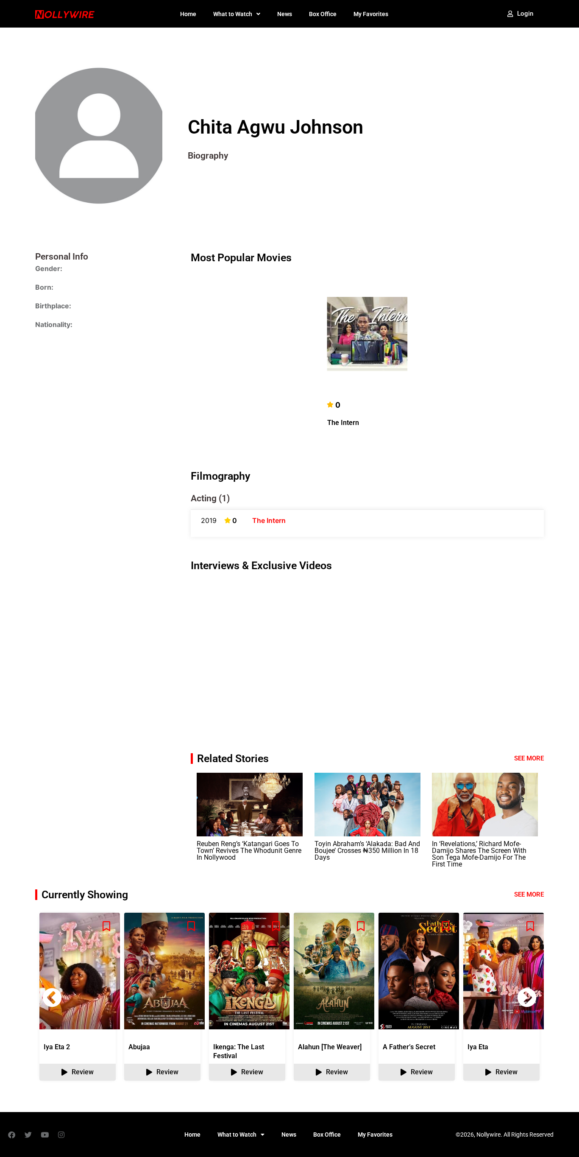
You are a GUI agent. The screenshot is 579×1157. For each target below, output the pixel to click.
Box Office (323, 14)
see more (529, 894)
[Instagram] (61, 1134)
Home (188, 14)
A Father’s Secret (409, 1047)
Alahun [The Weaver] (330, 1047)
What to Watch (232, 14)
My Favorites (371, 14)
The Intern (343, 423)
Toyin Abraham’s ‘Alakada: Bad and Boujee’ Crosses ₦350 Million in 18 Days (367, 850)
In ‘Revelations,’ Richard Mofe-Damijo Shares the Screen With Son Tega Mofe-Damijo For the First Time (479, 854)
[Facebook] (11, 1134)
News (284, 14)
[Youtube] (44, 1134)
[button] (526, 997)
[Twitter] (28, 1134)
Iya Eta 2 (57, 1047)
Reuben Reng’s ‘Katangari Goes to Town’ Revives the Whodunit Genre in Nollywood (249, 850)
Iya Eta (478, 1047)
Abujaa (139, 1047)
